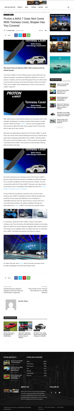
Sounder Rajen (11, 30)
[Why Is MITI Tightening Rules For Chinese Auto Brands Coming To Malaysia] (25, 326)
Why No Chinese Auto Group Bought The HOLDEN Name (9, 334)
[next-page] (7, 342)
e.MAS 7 (23, 124)
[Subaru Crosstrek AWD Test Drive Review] (53, 85)
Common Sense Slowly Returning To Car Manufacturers (63, 92)
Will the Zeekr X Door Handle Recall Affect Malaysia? (62, 121)
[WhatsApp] (28, 35)
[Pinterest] (24, 35)
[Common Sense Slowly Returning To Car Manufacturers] (53, 92)
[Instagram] (55, 392)
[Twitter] (20, 35)
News (12, 14)
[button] (68, 7)
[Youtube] (59, 392)
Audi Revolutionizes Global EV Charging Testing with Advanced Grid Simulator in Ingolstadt (13, 290)
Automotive (11, 12)
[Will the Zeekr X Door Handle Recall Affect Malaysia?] (53, 121)
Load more (59, 127)
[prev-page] (5, 342)
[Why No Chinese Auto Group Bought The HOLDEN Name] (10, 326)
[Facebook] (16, 35)
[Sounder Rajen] (5, 30)
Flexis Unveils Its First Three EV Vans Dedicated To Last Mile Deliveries (38, 290)
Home (5, 12)
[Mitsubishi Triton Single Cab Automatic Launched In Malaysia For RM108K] (40, 326)
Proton (17, 205)
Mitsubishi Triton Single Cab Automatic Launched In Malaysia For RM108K (40, 334)
